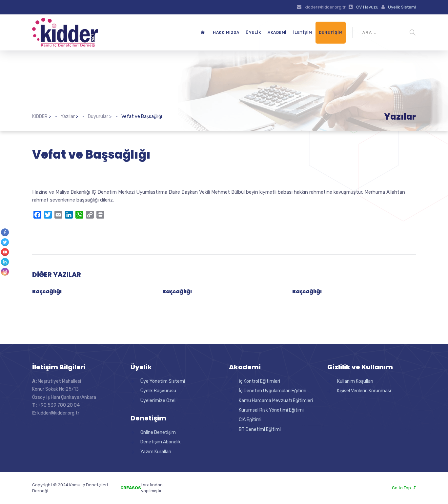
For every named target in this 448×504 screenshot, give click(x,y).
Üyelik (253, 32)
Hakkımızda (226, 32)
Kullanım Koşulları (355, 381)
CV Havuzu (367, 7)
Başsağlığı (47, 291)
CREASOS (130, 487)
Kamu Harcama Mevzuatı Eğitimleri (276, 400)
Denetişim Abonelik (160, 442)
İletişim (302, 32)
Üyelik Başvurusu (158, 391)
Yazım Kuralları (155, 452)
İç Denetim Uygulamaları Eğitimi (272, 391)
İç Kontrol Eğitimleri (259, 381)
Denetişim (331, 32)
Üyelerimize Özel (157, 400)
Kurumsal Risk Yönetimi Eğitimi (271, 410)
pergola (190, 484)
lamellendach (196, 490)
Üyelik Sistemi (402, 7)
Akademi (277, 32)
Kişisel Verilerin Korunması (364, 391)
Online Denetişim (158, 432)
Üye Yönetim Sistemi (162, 381)
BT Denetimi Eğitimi (260, 429)
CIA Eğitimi (250, 419)
